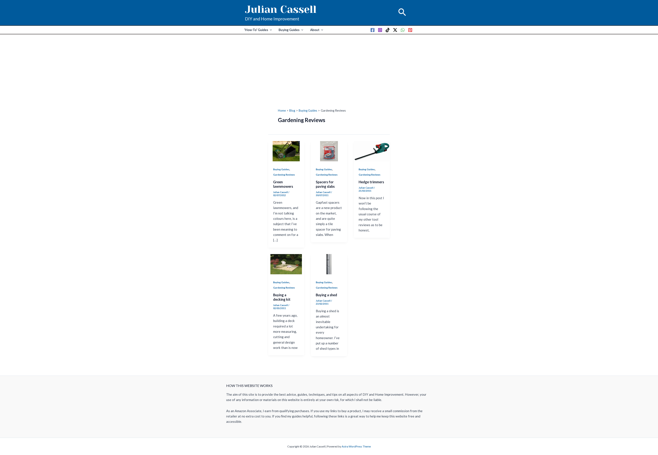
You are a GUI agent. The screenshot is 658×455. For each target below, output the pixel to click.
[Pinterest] (410, 30)
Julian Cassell (280, 9)
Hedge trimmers (371, 182)
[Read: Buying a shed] (329, 264)
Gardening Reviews (284, 174)
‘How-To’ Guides (256, 30)
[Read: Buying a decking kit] (286, 264)
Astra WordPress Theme (356, 446)
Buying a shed (326, 295)
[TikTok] (387, 30)
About (314, 30)
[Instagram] (380, 30)
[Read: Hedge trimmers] (372, 151)
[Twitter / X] (395, 30)
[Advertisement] (329, 60)
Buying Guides (289, 30)
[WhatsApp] (402, 30)
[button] (402, 12)
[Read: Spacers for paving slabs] (329, 151)
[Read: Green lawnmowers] (286, 151)
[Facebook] (372, 30)
